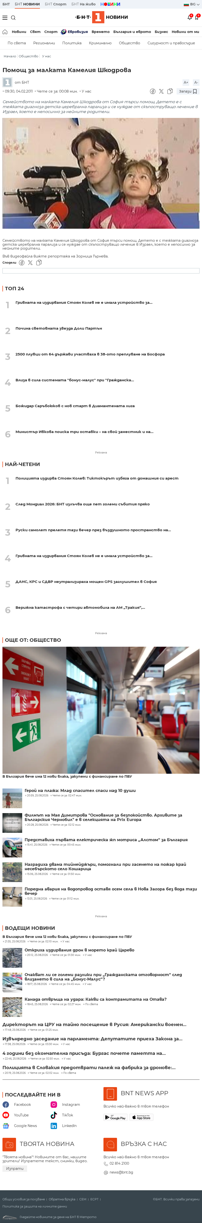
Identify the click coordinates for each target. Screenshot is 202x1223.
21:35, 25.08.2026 (15, 941)
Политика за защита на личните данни (34, 1206)
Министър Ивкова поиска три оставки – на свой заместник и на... (84, 431)
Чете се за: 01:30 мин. (66, 955)
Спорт (51, 32)
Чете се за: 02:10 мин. (44, 941)
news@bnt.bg (121, 1172)
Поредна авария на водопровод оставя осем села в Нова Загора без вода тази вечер (111, 891)
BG (193, 4)
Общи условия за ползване (23, 1199)
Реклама (101, 452)
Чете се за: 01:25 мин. (44, 1030)
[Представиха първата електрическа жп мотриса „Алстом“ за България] (12, 847)
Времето (101, 32)
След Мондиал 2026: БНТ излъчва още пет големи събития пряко (83, 504)
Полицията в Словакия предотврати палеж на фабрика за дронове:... (89, 1067)
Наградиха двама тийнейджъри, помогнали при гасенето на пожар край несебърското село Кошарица (105, 866)
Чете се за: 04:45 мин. (66, 984)
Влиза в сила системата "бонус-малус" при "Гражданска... (75, 380)
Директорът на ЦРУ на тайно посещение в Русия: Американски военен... (94, 1024)
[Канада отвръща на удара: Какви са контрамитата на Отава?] (12, 1007)
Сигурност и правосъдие (171, 43)
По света (17, 43)
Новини (19, 32)
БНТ (6, 4)
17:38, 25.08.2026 (15, 1044)
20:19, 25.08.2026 (15, 1073)
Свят (35, 32)
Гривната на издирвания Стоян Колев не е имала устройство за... (84, 302)
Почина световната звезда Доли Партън (59, 328)
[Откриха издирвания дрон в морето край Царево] (12, 958)
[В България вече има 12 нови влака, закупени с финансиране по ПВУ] (101, 710)
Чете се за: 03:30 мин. (44, 1044)
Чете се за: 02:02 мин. (44, 1073)
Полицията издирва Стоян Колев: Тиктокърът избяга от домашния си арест (97, 478)
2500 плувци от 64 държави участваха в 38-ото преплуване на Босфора (90, 354)
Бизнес (161, 32)
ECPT (94, 1199)
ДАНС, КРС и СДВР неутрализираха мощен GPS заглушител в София (86, 581)
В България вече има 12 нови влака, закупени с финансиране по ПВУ (67, 776)
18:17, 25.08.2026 (37, 984)
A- (196, 82)
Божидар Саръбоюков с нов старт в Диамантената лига (75, 405)
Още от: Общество (33, 640)
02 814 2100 (119, 1163)
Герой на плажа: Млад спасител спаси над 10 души (80, 791)
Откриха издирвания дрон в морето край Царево (79, 950)
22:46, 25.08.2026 (15, 1058)
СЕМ (82, 1199)
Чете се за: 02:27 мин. (66, 1004)
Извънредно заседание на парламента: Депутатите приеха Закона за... (92, 1039)
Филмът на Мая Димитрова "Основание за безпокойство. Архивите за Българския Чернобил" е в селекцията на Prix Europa (103, 817)
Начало (10, 56)
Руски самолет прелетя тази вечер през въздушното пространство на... (93, 530)
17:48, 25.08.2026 (15, 1030)
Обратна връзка (62, 1199)
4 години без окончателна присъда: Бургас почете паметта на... (84, 1053)
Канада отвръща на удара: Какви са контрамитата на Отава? (96, 999)
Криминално (100, 43)
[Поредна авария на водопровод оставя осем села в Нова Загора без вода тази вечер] (12, 897)
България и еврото (132, 32)
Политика (72, 43)
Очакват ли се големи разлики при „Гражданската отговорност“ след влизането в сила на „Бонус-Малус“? (103, 977)
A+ (186, 82)
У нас (46, 56)
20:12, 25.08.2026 (37, 955)
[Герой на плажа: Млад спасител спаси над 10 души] (12, 798)
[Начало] (5, 32)
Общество (129, 43)
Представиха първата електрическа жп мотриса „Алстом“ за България (106, 840)
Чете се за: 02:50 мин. (45, 1058)
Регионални (44, 43)
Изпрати (14, 1168)
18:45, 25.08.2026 (37, 1004)
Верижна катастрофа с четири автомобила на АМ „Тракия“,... (80, 607)
